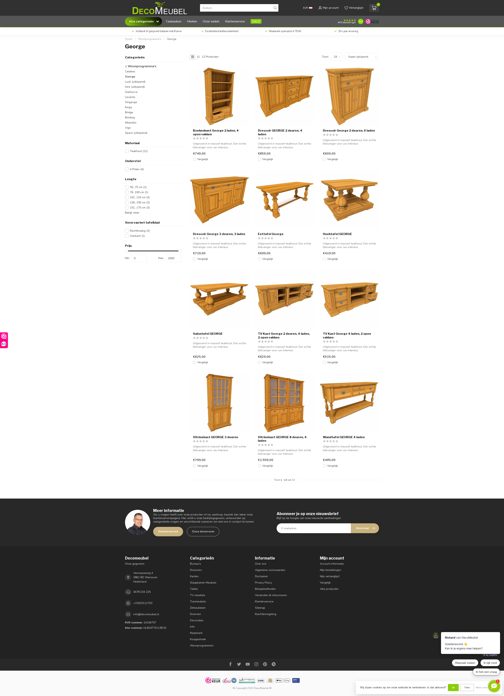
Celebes (130, 71)
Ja (453, 687)
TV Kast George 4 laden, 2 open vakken (347, 335)
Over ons (260, 564)
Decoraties (197, 620)
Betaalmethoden (265, 589)
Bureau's (195, 564)
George (171, 39)
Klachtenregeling (265, 614)
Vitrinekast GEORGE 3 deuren (215, 437)
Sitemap (260, 608)
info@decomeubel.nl (146, 614)
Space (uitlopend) (136, 133)
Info (192, 627)
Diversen (195, 614)
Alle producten (329, 589)
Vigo (128, 128)
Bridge (129, 112)
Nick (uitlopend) (135, 87)
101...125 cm (140, 197)
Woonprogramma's (149, 39)
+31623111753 (142, 603)
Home (128, 39)
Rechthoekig (140, 230)
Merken (192, 21)
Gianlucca (131, 92)
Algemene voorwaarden (270, 570)
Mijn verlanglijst (329, 576)
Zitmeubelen (198, 608)
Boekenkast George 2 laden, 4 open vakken (216, 132)
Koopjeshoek (198, 639)
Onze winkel (211, 21)
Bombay (130, 117)
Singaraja (131, 102)
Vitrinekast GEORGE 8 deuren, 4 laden (282, 438)
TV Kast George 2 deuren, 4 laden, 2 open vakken (284, 335)
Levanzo (130, 97)
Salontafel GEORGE (208, 334)
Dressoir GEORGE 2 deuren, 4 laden (280, 132)
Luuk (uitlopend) (135, 82)
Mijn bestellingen (330, 570)
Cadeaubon (173, 21)
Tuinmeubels (198, 601)
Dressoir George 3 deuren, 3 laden (219, 234)
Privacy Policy (263, 582)
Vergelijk (202, 159)
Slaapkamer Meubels (203, 582)
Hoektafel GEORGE (337, 234)
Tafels (194, 589)
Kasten (194, 576)
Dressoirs (196, 570)
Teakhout (138, 151)
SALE (256, 21)
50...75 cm (138, 187)
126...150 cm (140, 202)
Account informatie (332, 564)
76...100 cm (139, 192)
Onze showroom (203, 531)
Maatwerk (196, 633)
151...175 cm (140, 207)
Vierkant (137, 235)
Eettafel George (271, 234)
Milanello (130, 122)
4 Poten (137, 169)
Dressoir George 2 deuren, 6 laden (349, 130)
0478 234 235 (142, 592)
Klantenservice (235, 21)
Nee (467, 687)
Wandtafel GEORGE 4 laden (344, 437)
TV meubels (197, 595)
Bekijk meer (132, 213)
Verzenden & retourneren (271, 595)
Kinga (128, 107)
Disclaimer (261, 576)
